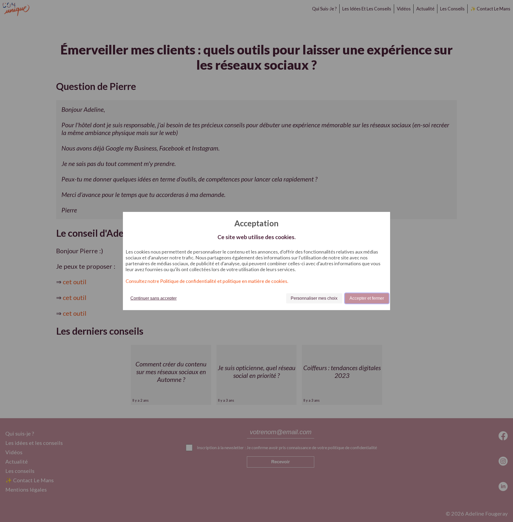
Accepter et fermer (366, 298)
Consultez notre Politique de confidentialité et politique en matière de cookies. (207, 281)
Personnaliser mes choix (314, 298)
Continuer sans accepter (153, 298)
